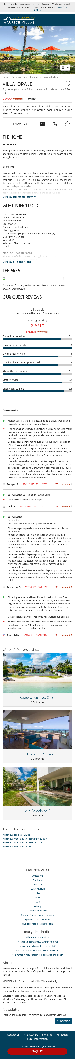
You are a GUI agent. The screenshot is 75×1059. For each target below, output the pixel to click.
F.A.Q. (37, 901)
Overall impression (14, 336)
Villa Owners (31, 1034)
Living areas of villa (14, 353)
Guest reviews (37, 888)
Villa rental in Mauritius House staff (38, 946)
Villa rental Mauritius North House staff (23, 842)
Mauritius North (31, 77)
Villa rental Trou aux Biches (16, 834)
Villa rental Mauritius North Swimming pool (25, 838)
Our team (38, 880)
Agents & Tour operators (37, 919)
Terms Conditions (37, 910)
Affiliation (62, 1034)
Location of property (14, 345)
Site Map (47, 1034)
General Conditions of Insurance (37, 915)
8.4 (70, 336)
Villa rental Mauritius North (17, 846)
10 (71, 345)
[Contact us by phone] (55, 123)
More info (62, 7)
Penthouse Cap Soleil (38, 754)
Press (37, 897)
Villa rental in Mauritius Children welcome (37, 950)
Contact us (13, 1034)
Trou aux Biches (50, 77)
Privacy (37, 906)
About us (37, 884)
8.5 (70, 380)
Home (6, 77)
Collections (37, 875)
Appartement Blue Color (37, 697)
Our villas (16, 77)
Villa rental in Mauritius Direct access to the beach (37, 954)
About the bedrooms (15, 371)
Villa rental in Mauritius (37, 937)
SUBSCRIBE (63, 1021)
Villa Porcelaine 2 (37, 811)
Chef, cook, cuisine (13, 388)
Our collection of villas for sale (37, 923)
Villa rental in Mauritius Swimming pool (37, 941)
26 (67, 67)
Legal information (37, 1038)
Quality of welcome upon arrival (21, 362)
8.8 (70, 388)
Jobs (37, 893)
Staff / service (10, 380)
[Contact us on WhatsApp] (67, 123)
